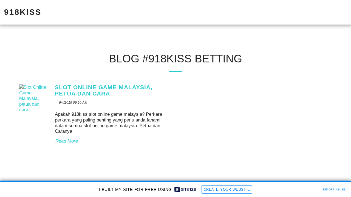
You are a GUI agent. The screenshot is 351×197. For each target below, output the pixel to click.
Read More (66, 141)
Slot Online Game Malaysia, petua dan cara (102, 90)
